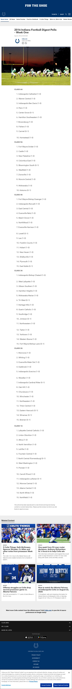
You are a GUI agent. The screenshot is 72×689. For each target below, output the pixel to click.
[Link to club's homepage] (4, 13)
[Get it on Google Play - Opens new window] (42, 638)
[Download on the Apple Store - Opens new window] (29, 637)
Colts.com (24, 39)
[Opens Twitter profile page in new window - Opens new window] (26, 43)
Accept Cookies (46, 685)
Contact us (36, 661)
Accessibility (36, 658)
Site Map (36, 664)
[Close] (69, 673)
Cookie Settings (6, 685)
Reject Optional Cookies (61, 685)
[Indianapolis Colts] (36, 646)
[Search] (66, 14)
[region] (36, 679)
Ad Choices (36, 667)
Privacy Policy (36, 655)
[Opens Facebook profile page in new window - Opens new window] (23, 43)
